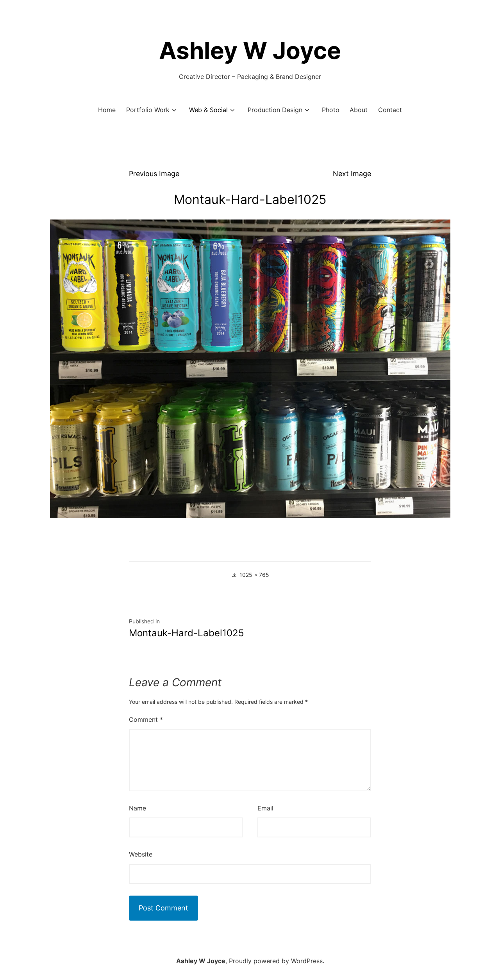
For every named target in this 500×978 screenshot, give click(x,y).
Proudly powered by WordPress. (276, 961)
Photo (330, 110)
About (359, 110)
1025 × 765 (254, 574)
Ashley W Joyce (250, 50)
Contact (390, 110)
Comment (146, 719)
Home (107, 110)
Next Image (352, 174)
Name (137, 808)
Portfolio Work (148, 110)
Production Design (275, 110)
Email (265, 808)
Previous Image (154, 174)
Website (140, 854)
